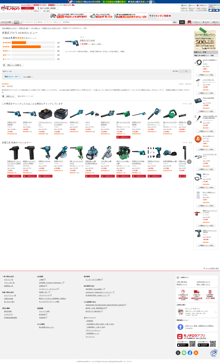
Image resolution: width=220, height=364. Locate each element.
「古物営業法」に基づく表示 (95, 327)
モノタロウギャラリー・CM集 (49, 301)
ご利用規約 (89, 321)
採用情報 (40, 308)
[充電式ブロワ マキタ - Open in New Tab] (30, 114)
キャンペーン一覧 (10, 295)
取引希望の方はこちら (46, 327)
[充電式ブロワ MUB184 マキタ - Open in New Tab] (108, 114)
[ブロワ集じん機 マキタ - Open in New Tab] (108, 153)
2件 (58, 47)
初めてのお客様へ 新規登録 (48, 8)
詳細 (174, 22)
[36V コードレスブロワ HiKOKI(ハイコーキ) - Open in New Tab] (170, 114)
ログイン (27, 8)
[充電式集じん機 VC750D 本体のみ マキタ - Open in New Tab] (92, 153)
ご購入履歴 (46, 11)
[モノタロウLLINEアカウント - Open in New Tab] (184, 354)
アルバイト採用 (44, 311)
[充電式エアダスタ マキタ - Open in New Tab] (45, 153)
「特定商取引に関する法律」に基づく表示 (100, 324)
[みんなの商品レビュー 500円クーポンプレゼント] (204, 49)
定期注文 (36, 11)
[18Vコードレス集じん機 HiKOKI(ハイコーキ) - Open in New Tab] (123, 153)
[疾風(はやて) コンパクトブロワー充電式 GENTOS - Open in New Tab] (14, 153)
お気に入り (215, 22)
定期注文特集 (8, 298)
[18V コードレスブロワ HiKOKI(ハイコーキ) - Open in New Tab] (123, 114)
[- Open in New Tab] (183, 295)
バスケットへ (125, 137)
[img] (10, 8)
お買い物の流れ (182, 282)
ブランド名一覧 (9, 283)
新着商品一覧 (8, 286)
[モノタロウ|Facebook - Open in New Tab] (190, 354)
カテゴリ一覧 (8, 279)
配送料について (182, 284)
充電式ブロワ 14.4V (87, 40)
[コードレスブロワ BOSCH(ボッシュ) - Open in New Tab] (154, 114)
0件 (58, 51)
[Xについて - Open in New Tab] (178, 354)
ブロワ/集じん (35, 28)
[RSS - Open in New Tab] (196, 354)
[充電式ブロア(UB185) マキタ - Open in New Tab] (14, 114)
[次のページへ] (189, 123)
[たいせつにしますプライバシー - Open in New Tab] (214, 353)
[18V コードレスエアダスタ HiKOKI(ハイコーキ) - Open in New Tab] (76, 153)
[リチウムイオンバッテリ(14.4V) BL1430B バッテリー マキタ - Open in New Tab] (61, 114)
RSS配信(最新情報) (10, 318)
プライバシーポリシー (93, 330)
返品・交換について (203, 284)
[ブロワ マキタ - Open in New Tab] (92, 114)
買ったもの (206, 22)
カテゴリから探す (6, 22)
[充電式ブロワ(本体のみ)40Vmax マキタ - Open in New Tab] (139, 153)
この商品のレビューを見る (205, 75)
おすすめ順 (184, 71)
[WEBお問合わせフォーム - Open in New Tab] (184, 8)
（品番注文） (16, 22)
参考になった (10, 96)
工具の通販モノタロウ (9, 28)
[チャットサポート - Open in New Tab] (192, 8)
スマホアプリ (8, 314)
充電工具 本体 (23, 28)
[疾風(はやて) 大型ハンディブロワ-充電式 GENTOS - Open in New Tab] (185, 153)
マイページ (25, 11)
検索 (182, 22)
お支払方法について (203, 282)
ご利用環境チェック (92, 333)
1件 (58, 42)
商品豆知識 (8, 311)
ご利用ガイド (184, 277)
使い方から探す (9, 302)
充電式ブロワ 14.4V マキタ (51, 28)
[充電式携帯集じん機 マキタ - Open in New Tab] (170, 153)
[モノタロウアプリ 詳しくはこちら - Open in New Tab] (197, 336)
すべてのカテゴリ (28, 22)
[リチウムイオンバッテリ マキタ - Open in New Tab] (45, 114)
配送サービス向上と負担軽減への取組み (52, 298)
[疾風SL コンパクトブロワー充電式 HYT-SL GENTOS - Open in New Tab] (30, 153)
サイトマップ (90, 337)
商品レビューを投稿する (14, 65)
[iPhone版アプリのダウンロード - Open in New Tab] (186, 344)
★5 (11, 76)
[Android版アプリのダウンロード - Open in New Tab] (207, 344)
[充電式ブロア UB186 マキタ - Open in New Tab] (139, 114)
